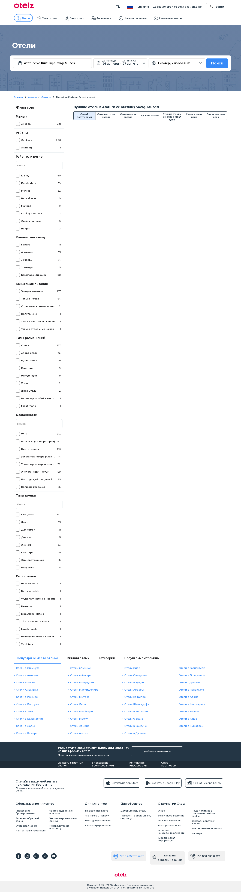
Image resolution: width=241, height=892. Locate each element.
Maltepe (26, 205)
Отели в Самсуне (135, 726)
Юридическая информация (166, 839)
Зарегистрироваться (98, 825)
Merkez (25, 190)
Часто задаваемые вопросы (61, 812)
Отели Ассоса (79, 733)
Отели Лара (78, 704)
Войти (220, 6)
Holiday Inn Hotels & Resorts (38, 636)
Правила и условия (169, 820)
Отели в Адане (188, 696)
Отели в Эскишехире (84, 689)
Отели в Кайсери (81, 711)
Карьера (197, 833)
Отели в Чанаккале (191, 689)
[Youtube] (54, 856)
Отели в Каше (188, 718)
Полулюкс (27, 567)
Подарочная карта (96, 810)
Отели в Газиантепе (192, 668)
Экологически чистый (35, 471)
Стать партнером (168, 764)
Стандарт (27, 514)
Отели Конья (24, 711)
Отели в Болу (79, 718)
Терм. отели (49, 18)
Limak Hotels (29, 629)
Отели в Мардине (82, 682)
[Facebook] (18, 856)
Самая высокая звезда (106, 115)
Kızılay (25, 175)
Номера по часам (135, 18)
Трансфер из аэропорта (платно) (38, 464)
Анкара (26, 123)
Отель (25, 345)
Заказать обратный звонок (70, 764)
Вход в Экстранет (131, 856)
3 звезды (26, 259)
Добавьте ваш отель (157, 751)
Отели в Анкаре (80, 675)
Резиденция (29, 375)
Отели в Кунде (134, 682)
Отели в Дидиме (135, 733)
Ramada (26, 606)
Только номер (30, 298)
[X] (36, 856)
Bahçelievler (29, 198)
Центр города (30, 449)
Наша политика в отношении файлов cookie (203, 813)
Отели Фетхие (133, 718)
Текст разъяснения (169, 825)
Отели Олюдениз (135, 675)
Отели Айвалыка (27, 689)
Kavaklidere (28, 183)
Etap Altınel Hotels (32, 613)
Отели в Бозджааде (192, 675)
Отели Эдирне (79, 726)
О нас (161, 810)
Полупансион (29, 313)
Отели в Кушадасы (191, 726)
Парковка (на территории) (38, 441)
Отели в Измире (27, 696)
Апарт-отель (29, 352)
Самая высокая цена (216, 115)
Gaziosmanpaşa (31, 221)
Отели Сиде (132, 668)
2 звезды (27, 267)
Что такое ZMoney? (97, 815)
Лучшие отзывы (150, 115)
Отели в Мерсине (136, 711)
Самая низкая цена (194, 115)
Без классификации (34, 274)
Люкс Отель (28, 390)
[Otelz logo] (24, 7)
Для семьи (28, 529)
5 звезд (25, 244)
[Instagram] (27, 856)
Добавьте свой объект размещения (177, 6)
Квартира (27, 368)
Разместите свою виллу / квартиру (135, 817)
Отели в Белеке (189, 711)
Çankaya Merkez (31, 213)
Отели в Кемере (26, 733)
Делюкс (26, 537)
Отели (26, 18)
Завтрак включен (32, 291)
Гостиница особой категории (38, 398)
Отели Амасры (134, 689)
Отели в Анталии (27, 675)
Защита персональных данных (63, 819)
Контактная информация (138, 764)
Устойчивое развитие (171, 815)
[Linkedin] (45, 856)
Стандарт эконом (32, 560)
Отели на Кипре (135, 696)
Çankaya (26, 140)
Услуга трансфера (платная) (38, 456)
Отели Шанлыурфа (136, 704)
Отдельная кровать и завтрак (38, 306)
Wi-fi (24, 433)
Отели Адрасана (189, 682)
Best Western (29, 583)
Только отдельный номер (37, 329)
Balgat (25, 228)
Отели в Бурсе (79, 696)
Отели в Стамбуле (28, 668)
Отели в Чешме (80, 668)
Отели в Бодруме (27, 704)
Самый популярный (84, 115)
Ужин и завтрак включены (38, 321)
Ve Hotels (27, 644)
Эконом (26, 544)
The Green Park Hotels (35, 621)
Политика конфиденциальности (171, 831)
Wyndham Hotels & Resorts (38, 598)
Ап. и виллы (104, 18)
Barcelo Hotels (30, 591)
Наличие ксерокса (33, 486)
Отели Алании (25, 682)
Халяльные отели (170, 18)
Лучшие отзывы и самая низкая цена (172, 116)
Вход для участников (98, 820)
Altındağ (26, 147)
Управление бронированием (103, 764)
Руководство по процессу (59, 827)
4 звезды (27, 252)
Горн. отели (77, 18)
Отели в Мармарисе (192, 704)
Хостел (25, 383)
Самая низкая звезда (128, 115)
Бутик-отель (29, 360)
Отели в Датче (25, 726)
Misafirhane (28, 405)
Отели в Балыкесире (30, 718)
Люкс (24, 522)
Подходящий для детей (36, 479)
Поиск (217, 63)
